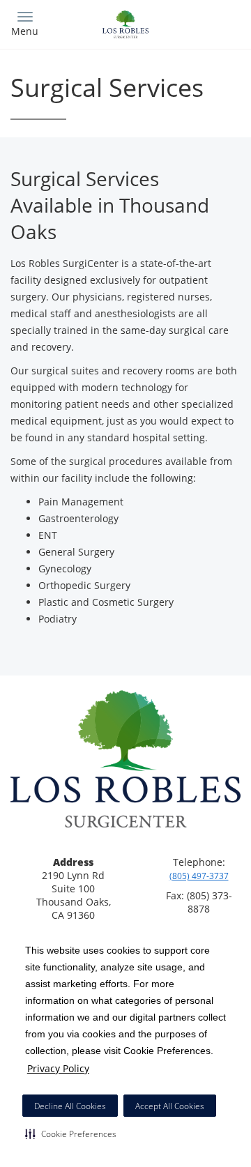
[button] (70, 1133)
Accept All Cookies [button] (169, 1106)
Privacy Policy (58, 1068)
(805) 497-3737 (199, 876)
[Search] (212, 22)
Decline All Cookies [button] (70, 1106)
